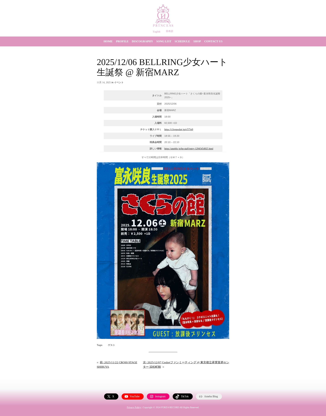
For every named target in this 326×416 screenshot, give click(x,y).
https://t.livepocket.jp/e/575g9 (178, 129)
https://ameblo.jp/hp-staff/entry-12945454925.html (188, 148)
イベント (119, 82)
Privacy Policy (134, 407)
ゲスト (111, 345)
